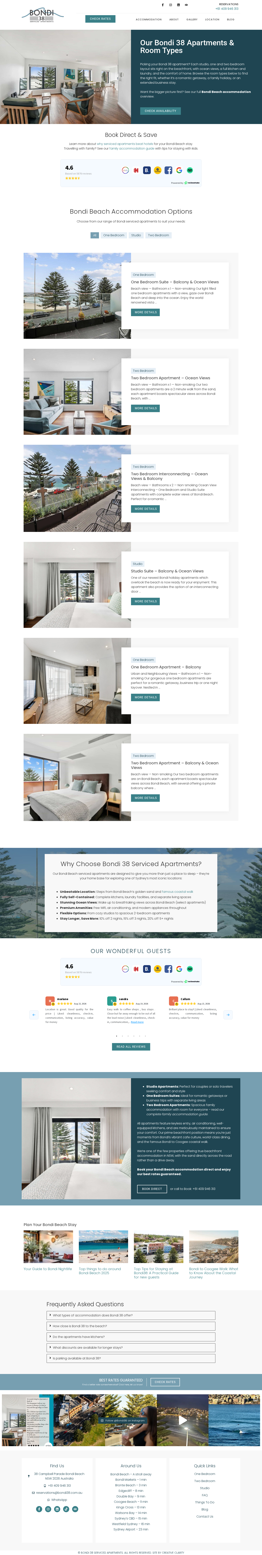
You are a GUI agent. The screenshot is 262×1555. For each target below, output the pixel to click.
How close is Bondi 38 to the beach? (80, 1326)
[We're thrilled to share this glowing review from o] (28, 1420)
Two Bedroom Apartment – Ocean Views (170, 378)
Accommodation (149, 19)
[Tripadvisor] (186, 5)
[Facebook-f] (163, 5)
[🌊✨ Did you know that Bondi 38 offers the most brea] (79, 1420)
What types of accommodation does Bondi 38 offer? (93, 1315)
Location (212, 19)
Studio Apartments (162, 1086)
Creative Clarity (173, 1553)
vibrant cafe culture (186, 1137)
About (174, 19)
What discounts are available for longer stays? (88, 1347)
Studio (136, 235)
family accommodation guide (131, 148)
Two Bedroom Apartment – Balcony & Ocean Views (174, 765)
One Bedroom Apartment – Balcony (166, 667)
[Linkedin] (178, 5)
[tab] (131, 1315)
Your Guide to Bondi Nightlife (48, 1268)
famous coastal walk (177, 892)
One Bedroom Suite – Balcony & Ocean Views (175, 282)
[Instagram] (170, 5)
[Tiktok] (66, 1509)
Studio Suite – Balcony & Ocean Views (167, 571)
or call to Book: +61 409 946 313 (192, 1189)
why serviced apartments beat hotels (125, 144)
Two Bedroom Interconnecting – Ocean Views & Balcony (169, 476)
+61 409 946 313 (226, 9)
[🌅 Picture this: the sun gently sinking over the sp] (234, 1420)
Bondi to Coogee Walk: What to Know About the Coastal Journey (213, 1273)
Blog (231, 19)
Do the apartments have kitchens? (79, 1337)
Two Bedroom (158, 235)
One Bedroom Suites (162, 1096)
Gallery (192, 19)
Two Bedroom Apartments (168, 1105)
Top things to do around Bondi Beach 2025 (100, 1271)
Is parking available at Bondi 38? (77, 1358)
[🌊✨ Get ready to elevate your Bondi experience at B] (182, 1420)
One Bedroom (113, 235)
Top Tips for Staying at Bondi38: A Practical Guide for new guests (156, 1273)
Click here (124, 1384)
